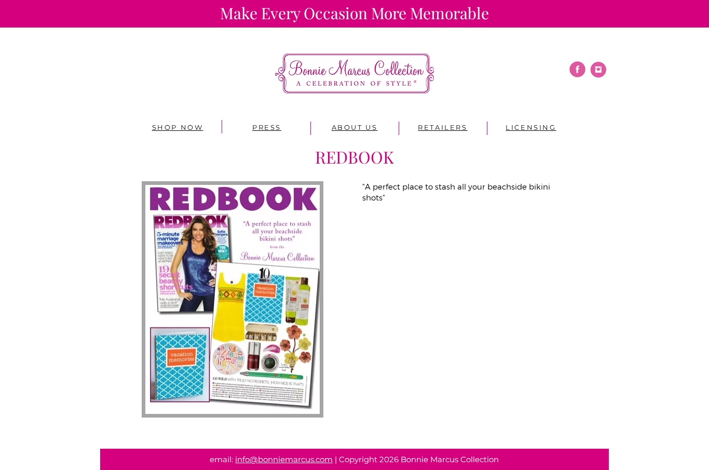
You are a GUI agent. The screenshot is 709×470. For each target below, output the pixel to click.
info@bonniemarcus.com (284, 459)
